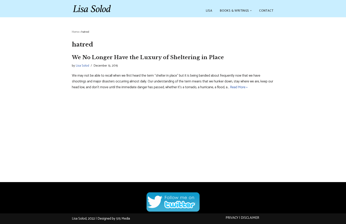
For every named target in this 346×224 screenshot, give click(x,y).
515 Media (123, 218)
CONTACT (266, 10)
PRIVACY (232, 218)
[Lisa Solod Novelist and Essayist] (92, 9)
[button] (251, 10)
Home (75, 32)
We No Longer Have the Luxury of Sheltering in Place (148, 57)
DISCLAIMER (250, 218)
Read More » (238, 87)
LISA (209, 10)
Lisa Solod (82, 65)
